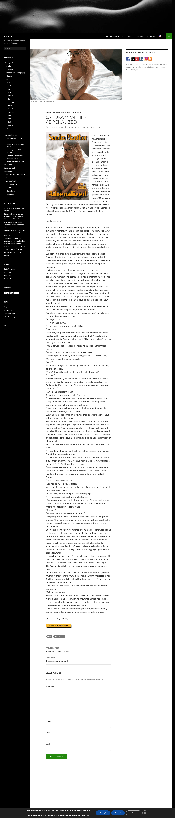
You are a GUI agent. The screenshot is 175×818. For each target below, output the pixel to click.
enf (49, 636)
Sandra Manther (74, 127)
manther (8, 36)
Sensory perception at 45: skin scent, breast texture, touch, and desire (14, 232)
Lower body (11, 112)
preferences (38, 815)
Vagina (10, 125)
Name (49, 721)
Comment (51, 686)
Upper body (11, 102)
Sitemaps (7, 326)
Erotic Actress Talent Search (15, 174)
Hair (9, 92)
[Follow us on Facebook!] (128, 58)
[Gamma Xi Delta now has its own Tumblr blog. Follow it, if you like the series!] (141, 58)
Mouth (10, 96)
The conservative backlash (57, 659)
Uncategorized (9, 168)
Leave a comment (93, 127)
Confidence (11, 191)
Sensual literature (11, 135)
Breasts (11, 109)
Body (7, 79)
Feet (9, 119)
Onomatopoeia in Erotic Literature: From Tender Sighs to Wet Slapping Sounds (14, 241)
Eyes (9, 89)
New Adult (65, 112)
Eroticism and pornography (15, 73)
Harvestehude (12, 184)
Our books (151, 36)
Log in (6, 307)
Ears (9, 99)
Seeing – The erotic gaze (15, 161)
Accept (103, 813)
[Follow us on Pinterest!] (137, 58)
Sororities (10, 194)
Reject (118, 813)
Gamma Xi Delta (53, 112)
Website (50, 744)
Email (48, 732)
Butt (9, 122)
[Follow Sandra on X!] (133, 58)
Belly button (12, 105)
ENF (8, 132)
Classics (9, 76)
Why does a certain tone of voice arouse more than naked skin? (14, 224)
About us (139, 36)
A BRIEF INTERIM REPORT (57, 649)
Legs (9, 115)
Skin (8, 82)
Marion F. (8, 178)
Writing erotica (9, 63)
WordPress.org (9, 317)
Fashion (10, 188)
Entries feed (8, 310)
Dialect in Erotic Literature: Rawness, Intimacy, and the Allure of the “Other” (13, 216)
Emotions (8, 66)
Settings (133, 813)
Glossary (10, 69)
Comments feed (9, 313)
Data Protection (112, 36)
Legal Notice (127, 36)
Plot (6, 128)
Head (9, 86)
